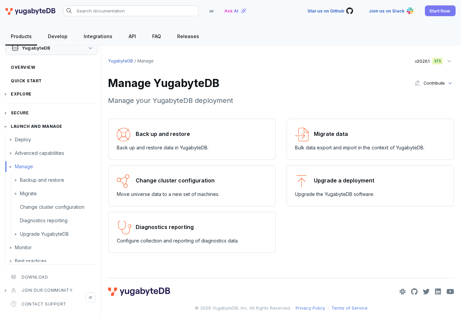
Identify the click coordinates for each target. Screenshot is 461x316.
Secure (20, 112)
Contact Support (44, 304)
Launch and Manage (36, 126)
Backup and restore (42, 180)
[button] (440, 10)
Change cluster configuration (52, 207)
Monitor (23, 247)
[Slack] (403, 291)
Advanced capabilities (39, 153)
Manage (24, 166)
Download (35, 277)
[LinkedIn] (438, 291)
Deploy (23, 139)
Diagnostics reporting (43, 220)
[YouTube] (450, 291)
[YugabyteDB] (30, 10)
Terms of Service (349, 308)
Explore (21, 93)
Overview (23, 67)
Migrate (28, 193)
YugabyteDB (120, 60)
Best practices (31, 261)
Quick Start (26, 80)
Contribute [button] (434, 83)
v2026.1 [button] (425, 59)
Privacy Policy (310, 308)
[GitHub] (414, 291)
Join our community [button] (47, 290)
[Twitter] (426, 291)
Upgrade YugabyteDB (44, 234)
